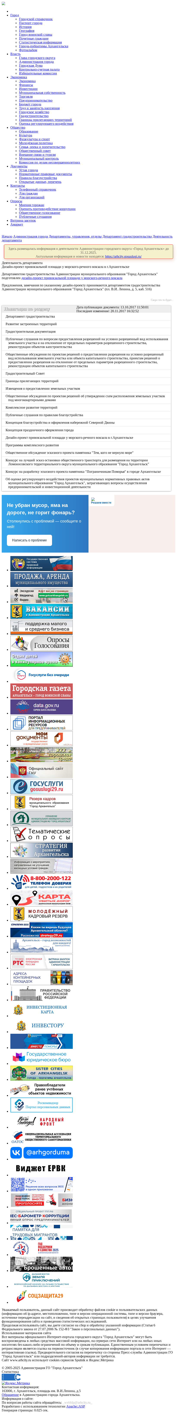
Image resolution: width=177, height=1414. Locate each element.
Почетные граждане (34, 38)
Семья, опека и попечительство (42, 147)
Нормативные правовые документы (45, 174)
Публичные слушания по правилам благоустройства (44, 415)
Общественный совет (35, 151)
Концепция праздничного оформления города (40, 430)
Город (14, 15)
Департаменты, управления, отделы (75, 236)
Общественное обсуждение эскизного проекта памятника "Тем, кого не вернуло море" (70, 452)
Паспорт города (30, 23)
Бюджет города (30, 104)
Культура (25, 135)
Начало (7, 236)
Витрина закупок (23, 220)
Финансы (26, 85)
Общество (17, 127)
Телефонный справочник (37, 189)
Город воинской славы (35, 34)
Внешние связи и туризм (37, 154)
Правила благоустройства (38, 178)
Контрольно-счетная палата (39, 69)
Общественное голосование (39, 213)
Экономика (18, 77)
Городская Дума (31, 65)
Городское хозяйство (34, 112)
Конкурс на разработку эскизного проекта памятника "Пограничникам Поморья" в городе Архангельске (83, 471)
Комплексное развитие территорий (32, 407)
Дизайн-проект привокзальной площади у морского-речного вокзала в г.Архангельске (69, 437)
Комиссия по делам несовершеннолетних (49, 162)
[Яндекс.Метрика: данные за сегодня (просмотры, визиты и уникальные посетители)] (16, 1383)
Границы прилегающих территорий (45, 120)
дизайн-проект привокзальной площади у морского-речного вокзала (71, 278)
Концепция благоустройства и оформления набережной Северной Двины (60, 422)
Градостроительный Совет (25, 373)
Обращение (10, 1395)
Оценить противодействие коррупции (47, 209)
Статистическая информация (40, 42)
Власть (15, 54)
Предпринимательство (35, 100)
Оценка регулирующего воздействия (46, 123)
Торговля (26, 96)
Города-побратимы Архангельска (43, 46)
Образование (28, 131)
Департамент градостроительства (127, 236)
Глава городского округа (37, 58)
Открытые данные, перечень (40, 182)
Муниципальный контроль (39, 158)
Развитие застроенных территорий (31, 324)
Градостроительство (34, 116)
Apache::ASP (75, 1406)
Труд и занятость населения (39, 108)
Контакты (17, 185)
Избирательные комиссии (38, 73)
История (25, 27)
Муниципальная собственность (42, 92)
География (26, 30)
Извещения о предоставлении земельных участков (43, 388)
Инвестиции (28, 89)
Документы (18, 166)
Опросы (16, 201)
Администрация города (36, 61)
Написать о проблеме (29, 540)
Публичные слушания (35, 216)
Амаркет (16, 224)
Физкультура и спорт (34, 139)
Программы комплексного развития (32, 445)
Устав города (28, 170)
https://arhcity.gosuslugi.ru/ (123, 256)
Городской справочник (36, 19)
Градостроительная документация (31, 331)
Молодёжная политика (36, 143)
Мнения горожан (31, 205)
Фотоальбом (28, 50)
